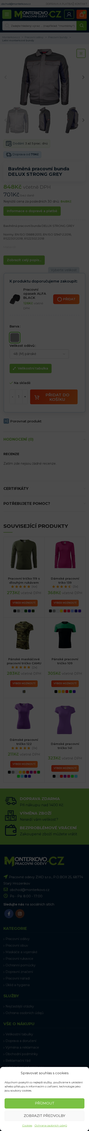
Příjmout (44, 1103)
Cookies (27, 1125)
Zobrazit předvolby (44, 1116)
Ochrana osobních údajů (50, 1125)
